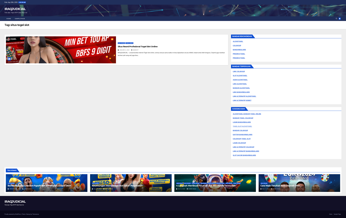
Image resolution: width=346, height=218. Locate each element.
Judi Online (204, 183)
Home (8, 18)
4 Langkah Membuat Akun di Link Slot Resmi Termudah (206, 185)
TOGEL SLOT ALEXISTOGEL (242, 126)
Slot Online (121, 43)
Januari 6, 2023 (124, 50)
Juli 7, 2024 (266, 189)
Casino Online (195, 183)
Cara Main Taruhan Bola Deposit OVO (280, 185)
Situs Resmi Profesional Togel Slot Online (138, 46)
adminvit (135, 50)
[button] (336, 18)
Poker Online (211, 183)
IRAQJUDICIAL (15, 9)
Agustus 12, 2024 (15, 189)
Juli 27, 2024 (98, 189)
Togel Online (129, 43)
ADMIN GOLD (28, 189)
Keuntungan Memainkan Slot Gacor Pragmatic (116, 185)
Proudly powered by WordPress (13, 214)
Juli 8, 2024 (182, 189)
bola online (187, 183)
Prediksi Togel (220, 183)
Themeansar (35, 214)
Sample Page (20, 18)
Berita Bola (180, 183)
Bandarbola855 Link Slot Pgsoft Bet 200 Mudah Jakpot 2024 (39, 185)
